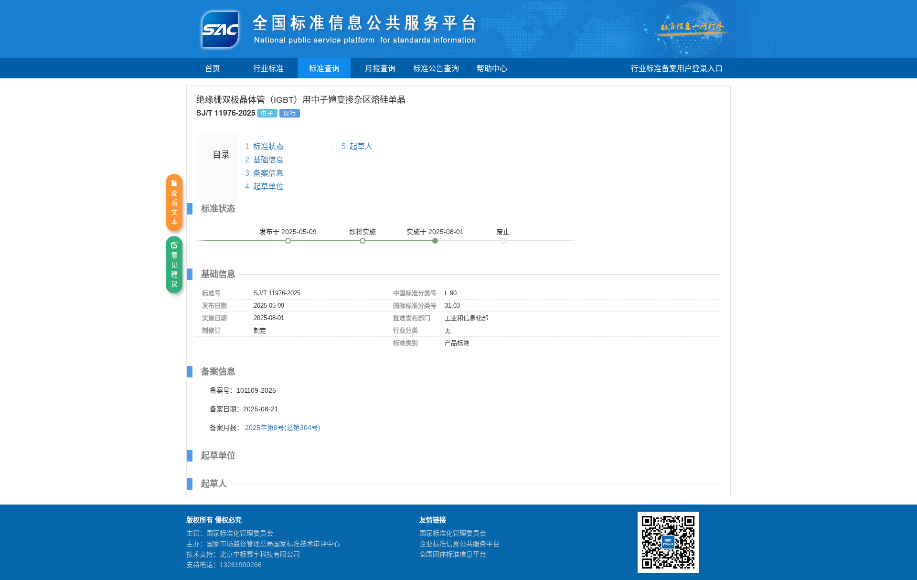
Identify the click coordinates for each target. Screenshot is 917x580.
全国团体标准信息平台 (452, 554)
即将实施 (362, 232)
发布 (288, 232)
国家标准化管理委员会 (452, 533)
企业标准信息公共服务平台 (459, 544)
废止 (503, 232)
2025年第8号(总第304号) (282, 427)
